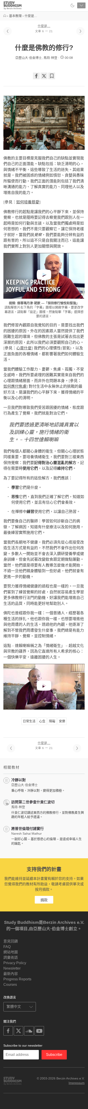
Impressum (77, 1083)
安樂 (62, 721)
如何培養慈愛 (27, 202)
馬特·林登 (50, 57)
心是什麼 (24, 348)
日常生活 (29, 721)
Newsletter (12, 968)
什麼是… (44, 26)
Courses (10, 984)
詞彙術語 (10, 957)
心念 (42, 721)
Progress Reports (17, 979)
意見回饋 (10, 941)
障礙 (52, 721)
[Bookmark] (51, 76)
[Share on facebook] (36, 76)
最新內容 (10, 974)
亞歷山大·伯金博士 (28, 57)
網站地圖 (10, 952)
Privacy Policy (14, 963)
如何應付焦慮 (14, 386)
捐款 (44, 900)
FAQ (7, 947)
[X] (44, 76)
